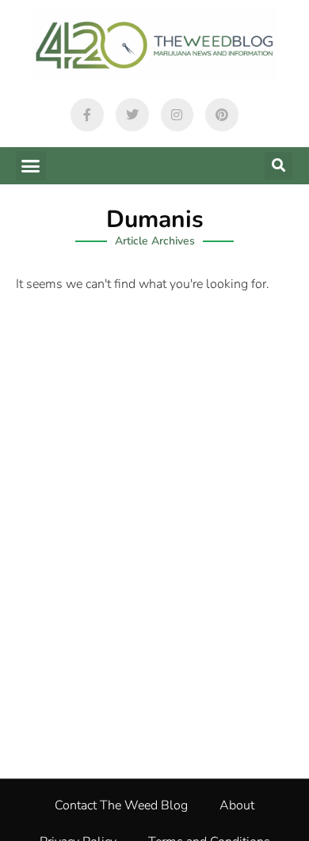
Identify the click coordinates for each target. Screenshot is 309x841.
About (236, 805)
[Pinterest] (221, 114)
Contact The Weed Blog (121, 805)
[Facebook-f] (87, 114)
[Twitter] (132, 114)
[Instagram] (177, 114)
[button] (31, 166)
